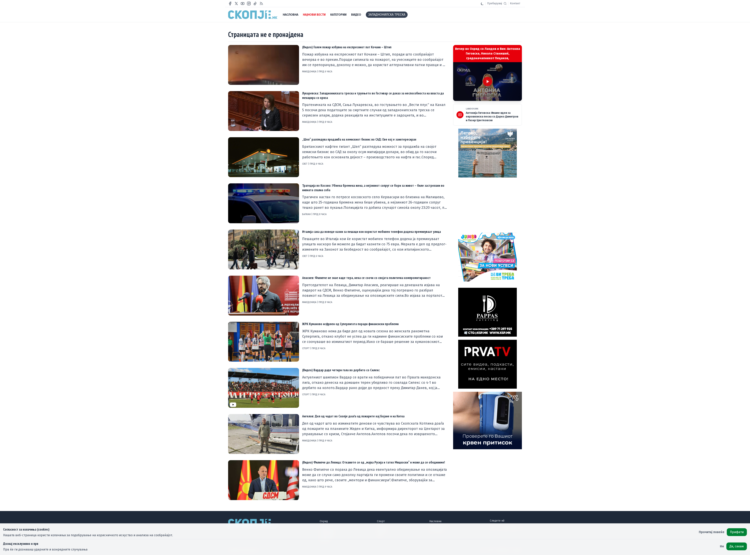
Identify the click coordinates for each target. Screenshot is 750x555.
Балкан (306, 214)
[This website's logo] (252, 14)
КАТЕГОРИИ (338, 14)
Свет (305, 163)
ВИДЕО (356, 14)
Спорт (306, 348)
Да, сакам (736, 546)
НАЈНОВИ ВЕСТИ (314, 14)
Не (722, 546)
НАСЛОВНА (290, 14)
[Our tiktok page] (255, 3)
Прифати (737, 532)
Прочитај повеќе (711, 532)
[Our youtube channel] (243, 3)
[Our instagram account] (249, 3)
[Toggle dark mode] (482, 3)
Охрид (324, 521)
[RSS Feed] (261, 3)
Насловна (435, 521)
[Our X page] (236, 3)
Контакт (515, 3)
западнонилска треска (386, 14)
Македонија (309, 71)
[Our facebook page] (230, 3)
